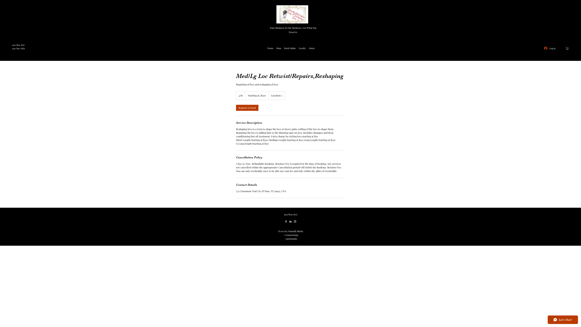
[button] (567, 48)
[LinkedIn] (290, 221)
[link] (247, 108)
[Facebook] (285, 221)
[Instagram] (295, 221)
